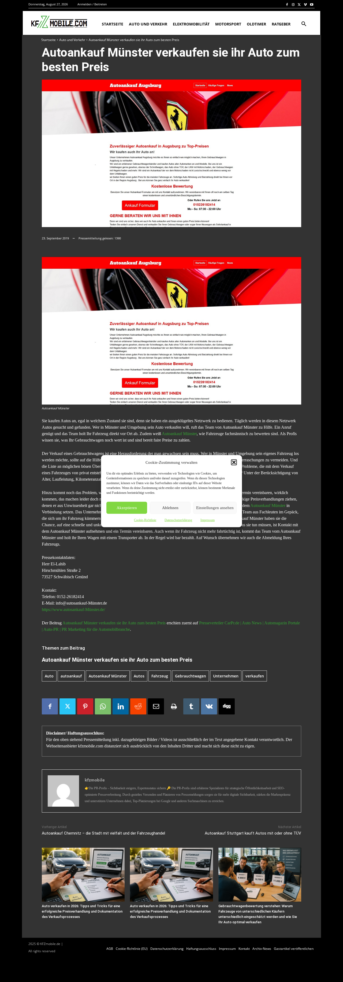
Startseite (48, 40)
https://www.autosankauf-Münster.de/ (73, 609)
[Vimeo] (305, 4)
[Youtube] (311, 4)
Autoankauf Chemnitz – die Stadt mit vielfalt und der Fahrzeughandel (103, 833)
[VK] (209, 706)
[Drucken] (174, 706)
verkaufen (254, 676)
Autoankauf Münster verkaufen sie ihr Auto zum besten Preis (114, 623)
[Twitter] (299, 4)
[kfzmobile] (63, 791)
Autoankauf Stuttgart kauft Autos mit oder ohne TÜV (253, 833)
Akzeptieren (127, 508)
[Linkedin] (121, 706)
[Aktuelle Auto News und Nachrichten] (58, 21)
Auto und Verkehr (72, 40)
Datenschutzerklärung (178, 520)
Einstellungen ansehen (215, 508)
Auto (49, 676)
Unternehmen (225, 676)
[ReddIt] (138, 706)
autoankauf (71, 676)
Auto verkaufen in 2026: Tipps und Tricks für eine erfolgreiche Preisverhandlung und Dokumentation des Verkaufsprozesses (82, 911)
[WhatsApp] (103, 706)
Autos (139, 676)
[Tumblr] (191, 706)
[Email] (156, 706)
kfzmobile (95, 780)
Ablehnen (170, 508)
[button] (234, 462)
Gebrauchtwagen (190, 676)
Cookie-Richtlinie (145, 520)
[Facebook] (287, 4)
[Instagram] (293, 4)
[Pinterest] (85, 706)
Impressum (207, 520)
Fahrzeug (159, 676)
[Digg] (227, 706)
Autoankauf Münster (179, 433)
